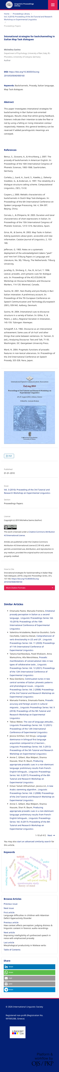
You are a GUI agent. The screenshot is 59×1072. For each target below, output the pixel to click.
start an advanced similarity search (34, 841)
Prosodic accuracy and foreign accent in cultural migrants (31, 704)
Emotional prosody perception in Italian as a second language (32, 614)
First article (9, 912)
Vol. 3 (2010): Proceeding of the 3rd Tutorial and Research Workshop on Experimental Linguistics (28, 18)
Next (50, 835)
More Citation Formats (15, 587)
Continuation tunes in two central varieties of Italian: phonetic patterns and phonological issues (31, 682)
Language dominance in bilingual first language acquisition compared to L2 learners (28, 739)
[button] (29, 966)
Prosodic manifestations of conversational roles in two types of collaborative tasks (31, 661)
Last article (9, 942)
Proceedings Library (21, 13)
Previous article (11, 922)
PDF (10, 456)
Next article (9, 932)
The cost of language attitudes (39, 721)
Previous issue (10, 903)
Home (6, 13)
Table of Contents (12, 949)
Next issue (9, 908)
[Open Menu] (53, 4)
